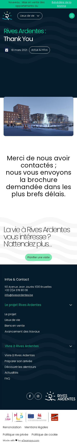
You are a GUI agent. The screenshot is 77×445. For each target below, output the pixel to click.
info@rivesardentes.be (19, 295)
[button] (38, 304)
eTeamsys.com (30, 440)
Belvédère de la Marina (61, 4)
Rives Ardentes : (25, 31)
